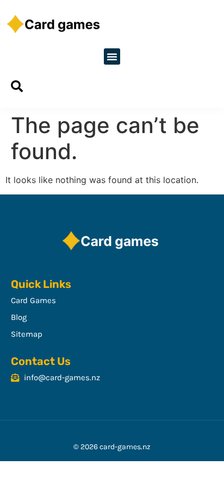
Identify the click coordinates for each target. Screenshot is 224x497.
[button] (112, 56)
